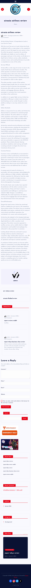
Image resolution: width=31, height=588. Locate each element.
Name (3, 381)
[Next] (27, 533)
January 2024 (8, 506)
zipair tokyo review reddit (9, 464)
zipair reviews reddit (8, 474)
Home (15, 24)
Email (2, 387)
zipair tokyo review (7, 467)
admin (5, 35)
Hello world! (19, 490)
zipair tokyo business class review (11, 471)
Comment (3, 369)
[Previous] (24, 533)
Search (6, 413)
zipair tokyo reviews (8, 461)
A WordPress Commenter (9, 490)
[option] (15, 547)
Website (3, 394)
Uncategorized (11, 35)
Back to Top (16, 585)
